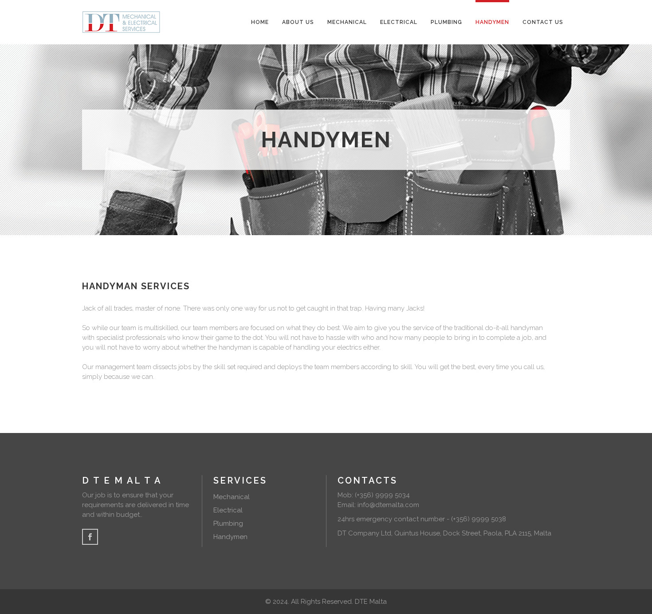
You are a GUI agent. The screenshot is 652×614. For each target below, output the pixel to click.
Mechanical (231, 497)
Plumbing (228, 523)
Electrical (228, 510)
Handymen (230, 537)
